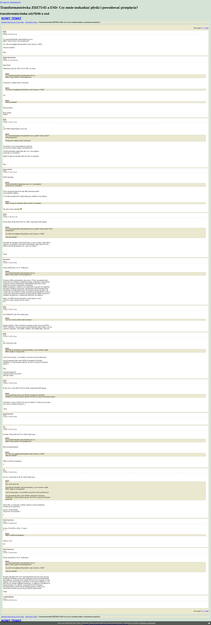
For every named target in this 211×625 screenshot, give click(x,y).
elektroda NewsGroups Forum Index (12, 22)
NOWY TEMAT (11, 18)
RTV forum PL (4, 2)
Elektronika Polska (31, 22)
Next (207, 28)
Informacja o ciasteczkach (148, 623)
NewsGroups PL (15, 2)
